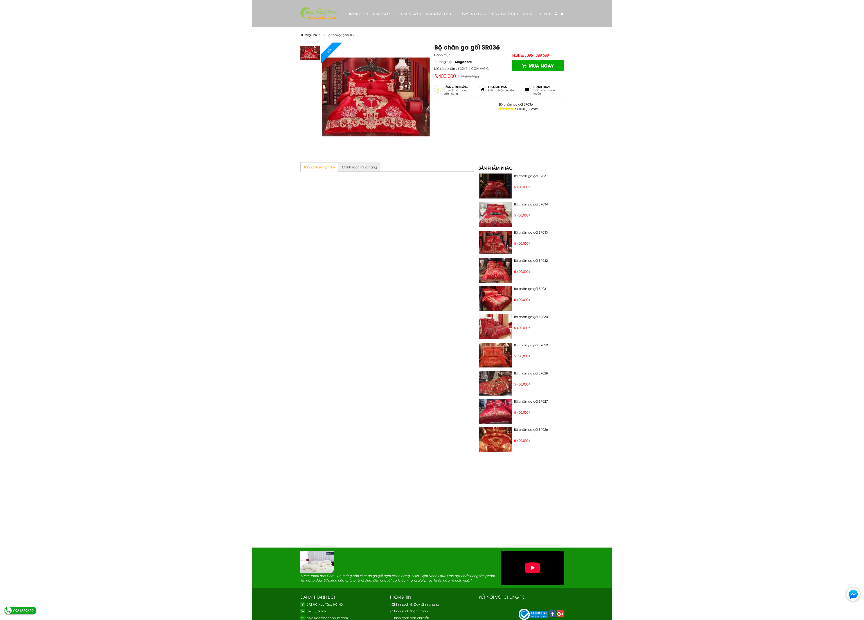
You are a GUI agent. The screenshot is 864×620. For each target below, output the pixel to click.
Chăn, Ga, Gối (502, 13)
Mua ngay (541, 65)
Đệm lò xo (409, 13)
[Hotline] (8, 610)
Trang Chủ (358, 13)
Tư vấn (528, 13)
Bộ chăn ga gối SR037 (531, 176)
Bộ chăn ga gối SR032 (531, 260)
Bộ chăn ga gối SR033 (531, 232)
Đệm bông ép (437, 13)
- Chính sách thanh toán (409, 611)
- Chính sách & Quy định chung (414, 604)
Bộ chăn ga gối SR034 (531, 204)
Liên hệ (546, 13)
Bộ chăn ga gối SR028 (531, 373)
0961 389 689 (316, 611)
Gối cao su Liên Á (470, 13)
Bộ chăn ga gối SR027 (531, 401)
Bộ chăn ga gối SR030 (531, 316)
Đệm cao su (382, 13)
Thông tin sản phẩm (319, 167)
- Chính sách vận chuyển (409, 617)
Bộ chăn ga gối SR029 (531, 345)
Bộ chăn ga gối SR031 (531, 288)
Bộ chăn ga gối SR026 (531, 429)
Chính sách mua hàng (359, 167)
